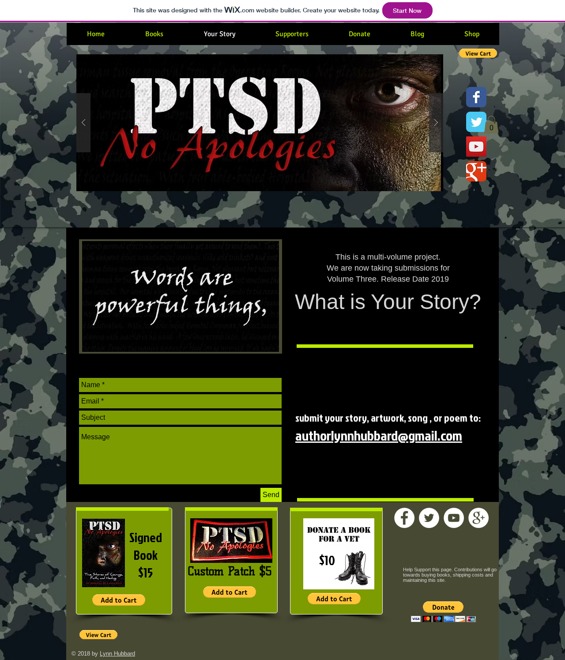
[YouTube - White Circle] (454, 518)
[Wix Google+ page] (476, 171)
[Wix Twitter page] (476, 122)
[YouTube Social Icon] (476, 146)
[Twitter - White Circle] (429, 518)
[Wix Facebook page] (476, 97)
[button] (299, 122)
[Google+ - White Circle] (478, 518)
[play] (422, 61)
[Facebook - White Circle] (404, 518)
